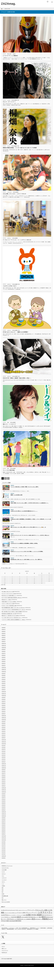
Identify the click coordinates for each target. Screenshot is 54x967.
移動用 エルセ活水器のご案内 (16, 494)
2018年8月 (3, 819)
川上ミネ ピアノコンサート (9, 101)
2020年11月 (4, 765)
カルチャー (9, 284)
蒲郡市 (50, 919)
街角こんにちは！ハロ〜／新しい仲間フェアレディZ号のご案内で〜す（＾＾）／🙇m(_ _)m (28, 527)
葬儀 (43, 919)
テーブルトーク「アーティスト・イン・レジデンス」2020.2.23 (17, 239)
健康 (2, 887)
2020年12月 (4, 763)
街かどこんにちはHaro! (6, 901)
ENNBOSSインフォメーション (7, 865)
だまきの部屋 (4, 869)
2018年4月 (3, 827)
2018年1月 (3, 833)
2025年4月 (3, 659)
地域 (8, 53)
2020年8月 (3, 771)
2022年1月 (3, 737)
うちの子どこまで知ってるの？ (10, 285)
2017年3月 (3, 853)
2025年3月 (3, 661)
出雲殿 (28, 915)
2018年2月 (3, 831)
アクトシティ (31, 910)
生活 (2, 897)
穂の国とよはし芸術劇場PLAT (26, 919)
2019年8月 (3, 795)
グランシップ (29, 912)
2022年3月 (3, 733)
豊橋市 (7, 920)
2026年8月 (3, 627)
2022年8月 (3, 723)
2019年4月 (3, 803)
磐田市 (44, 917)
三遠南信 (3, 885)
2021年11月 (4, 741)
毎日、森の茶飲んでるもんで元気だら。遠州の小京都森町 (12, 611)
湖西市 (40, 917)
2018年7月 (3, 821)
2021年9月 (3, 745)
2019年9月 (3, 793)
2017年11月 (4, 837)
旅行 (2, 891)
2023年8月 (3, 699)
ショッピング (4, 879)
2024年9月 (3, 673)
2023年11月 (4, 693)
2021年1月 (3, 761)
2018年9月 (3, 817)
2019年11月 (4, 789)
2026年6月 (3, 631)
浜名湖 (12, 917)
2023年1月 (3, 713)
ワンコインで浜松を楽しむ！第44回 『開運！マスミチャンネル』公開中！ (25, 486)
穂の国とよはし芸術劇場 (15, 919)
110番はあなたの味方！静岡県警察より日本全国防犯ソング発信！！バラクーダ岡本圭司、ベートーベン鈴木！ (31, 520)
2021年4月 (3, 755)
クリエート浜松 (21, 912)
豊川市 (4, 920)
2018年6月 (3, 823)
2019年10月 (4, 791)
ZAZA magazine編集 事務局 (6, 958)
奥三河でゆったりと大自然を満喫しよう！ (9, 595)
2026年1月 (3, 641)
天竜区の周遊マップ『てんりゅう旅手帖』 (9, 601)
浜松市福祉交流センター (33, 917)
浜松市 (19, 917)
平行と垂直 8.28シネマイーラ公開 (8, 591)
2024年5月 (3, 681)
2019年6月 (3, 799)
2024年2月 (3, 687)
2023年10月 (4, 695)
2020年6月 (3, 775)
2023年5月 (3, 705)
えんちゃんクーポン (5, 867)
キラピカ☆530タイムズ (12, 912)
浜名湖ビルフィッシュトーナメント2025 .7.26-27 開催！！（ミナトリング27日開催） (27, 551)
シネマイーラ (4, 877)
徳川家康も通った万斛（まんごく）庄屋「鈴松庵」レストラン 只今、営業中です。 (27, 559)
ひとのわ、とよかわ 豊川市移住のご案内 (9, 605)
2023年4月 (3, 707)
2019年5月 (3, 801)
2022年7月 (3, 725)
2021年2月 (3, 759)
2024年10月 (4, 671)
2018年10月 (4, 815)
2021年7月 (3, 749)
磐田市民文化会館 (49, 917)
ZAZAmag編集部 (15, 284)
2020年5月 (3, 777)
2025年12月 (4, 643)
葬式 (47, 919)
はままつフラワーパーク (23, 910)
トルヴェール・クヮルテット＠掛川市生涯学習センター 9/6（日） (13, 609)
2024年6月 (3, 679)
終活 (33, 919)
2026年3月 (3, 637)
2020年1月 (3, 785)
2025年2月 (3, 663)
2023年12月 (4, 691)
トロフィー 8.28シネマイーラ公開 (8, 603)
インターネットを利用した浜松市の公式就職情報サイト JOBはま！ (14, 619)
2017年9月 (3, 841)
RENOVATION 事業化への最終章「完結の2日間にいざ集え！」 (17, 378)
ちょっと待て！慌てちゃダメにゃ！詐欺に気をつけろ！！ (12, 617)
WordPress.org (4, 952)
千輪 (18, 284)
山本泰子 (14, 53)
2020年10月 (4, 767)
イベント (6, 912)
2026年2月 (3, 639)
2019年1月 (3, 809)
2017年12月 (4, 835)
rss (47, 1)
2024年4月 (3, 683)
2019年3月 (3, 805)
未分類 (10, 53)
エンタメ (3, 871)
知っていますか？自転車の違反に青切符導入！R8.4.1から (12, 597)
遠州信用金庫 (12, 920)
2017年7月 (3, 845)
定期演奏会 (34, 915)
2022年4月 (3, 731)
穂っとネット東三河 (6, 919)
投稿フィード (4, 948)
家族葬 (39, 915)
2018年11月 (4, 813)
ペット (3, 883)
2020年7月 (3, 773)
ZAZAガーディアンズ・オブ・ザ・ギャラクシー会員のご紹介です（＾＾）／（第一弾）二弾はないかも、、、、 (30, 536)
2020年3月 (3, 781)
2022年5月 (3, 729)
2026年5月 (3, 633)
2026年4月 (3, 635)
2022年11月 (4, 717)
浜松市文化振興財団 (24, 917)
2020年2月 (3, 783)
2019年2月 (3, 807)
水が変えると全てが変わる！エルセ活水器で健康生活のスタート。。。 (24, 511)
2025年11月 (4, 645)
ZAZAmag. (26, 965)
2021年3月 (3, 757)
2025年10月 (4, 647)
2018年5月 (3, 825)
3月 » (4, 584)
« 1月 (2, 584)
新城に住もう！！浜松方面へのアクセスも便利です (11, 615)
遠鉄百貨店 (18, 920)
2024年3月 (3, 685)
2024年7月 (3, 677)
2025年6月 (3, 655)
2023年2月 (3, 711)
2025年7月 (3, 653)
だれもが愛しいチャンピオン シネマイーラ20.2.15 (14, 193)
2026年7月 (3, 629)
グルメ (3, 875)
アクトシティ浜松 (41, 910)
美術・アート (4, 899)
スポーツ (3, 881)
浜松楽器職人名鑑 (5, 895)
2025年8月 (3, 651)
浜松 (15, 917)
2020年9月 (3, 769)
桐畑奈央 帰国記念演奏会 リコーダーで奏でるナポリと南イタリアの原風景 (20, 147)
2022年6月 (3, 727)
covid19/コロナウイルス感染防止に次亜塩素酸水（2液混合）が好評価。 (24, 543)
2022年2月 (3, 735)
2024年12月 (4, 667)
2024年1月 (3, 689)
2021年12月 (4, 739)
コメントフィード (5, 950)
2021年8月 (3, 747)
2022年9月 (3, 721)
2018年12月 (4, 811)
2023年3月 (3, 709)
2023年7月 (3, 701)
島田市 (43, 915)
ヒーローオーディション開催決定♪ (10, 55)
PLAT (2, 910)
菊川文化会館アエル (38, 919)
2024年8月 (3, 675)
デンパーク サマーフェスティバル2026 (9, 593)
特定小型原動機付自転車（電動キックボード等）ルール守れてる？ (13, 607)
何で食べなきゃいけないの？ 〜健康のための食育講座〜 (15, 332)
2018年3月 (3, 829)
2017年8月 (3, 843)
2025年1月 (3, 665)
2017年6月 (3, 847)
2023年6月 (3, 703)
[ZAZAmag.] (8, 3)
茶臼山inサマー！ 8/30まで (7, 599)
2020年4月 (3, 779)
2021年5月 (3, 753)
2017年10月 (4, 839)
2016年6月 (3, 857)
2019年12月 (4, 787)
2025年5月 (3, 657)
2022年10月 (4, 719)
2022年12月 (4, 715)
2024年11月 (4, 669)
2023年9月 (3, 697)
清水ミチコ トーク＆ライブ (9, 424)
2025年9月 (3, 649)
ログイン (3, 946)
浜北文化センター (8, 917)
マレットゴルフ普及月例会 (9, 470)
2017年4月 (3, 851)
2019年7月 (3, 797)
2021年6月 (3, 751)
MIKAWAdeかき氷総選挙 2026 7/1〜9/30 (9, 613)
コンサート (35, 912)
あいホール (6, 910)
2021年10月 (4, 743)
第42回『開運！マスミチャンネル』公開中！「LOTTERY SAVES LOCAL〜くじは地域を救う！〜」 (30, 502)
